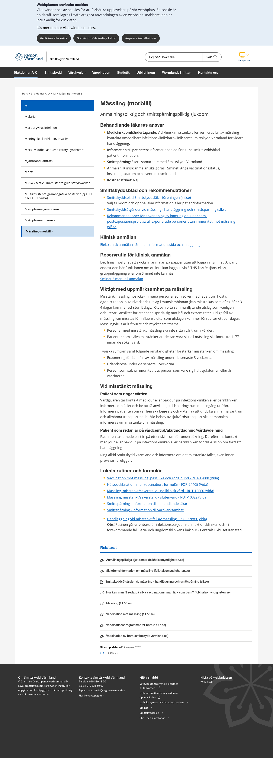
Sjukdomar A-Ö (26, 72)
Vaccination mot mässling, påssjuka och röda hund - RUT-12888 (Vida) (163, 478)
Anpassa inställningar (140, 38)
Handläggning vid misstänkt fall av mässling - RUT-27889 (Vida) (157, 519)
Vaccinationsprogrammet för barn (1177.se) (136, 626)
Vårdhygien (77, 72)
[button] (244, 57)
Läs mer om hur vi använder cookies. (66, 27)
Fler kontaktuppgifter (91, 695)
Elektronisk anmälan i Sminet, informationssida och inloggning (150, 244)
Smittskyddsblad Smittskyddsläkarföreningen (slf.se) (149, 197)
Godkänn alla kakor (53, 38)
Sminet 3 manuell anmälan (121, 279)
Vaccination (101, 72)
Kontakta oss (208, 72)
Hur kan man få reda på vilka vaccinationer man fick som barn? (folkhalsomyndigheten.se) (168, 593)
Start (25, 93)
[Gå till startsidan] (48, 61)
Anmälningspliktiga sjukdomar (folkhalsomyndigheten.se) (145, 561)
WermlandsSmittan (176, 72)
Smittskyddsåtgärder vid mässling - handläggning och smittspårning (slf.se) (167, 209)
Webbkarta (206, 682)
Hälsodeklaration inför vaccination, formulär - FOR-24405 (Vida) (157, 484)
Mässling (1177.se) (124, 604)
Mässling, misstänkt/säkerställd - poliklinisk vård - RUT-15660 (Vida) (160, 491)
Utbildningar (145, 72)
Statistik (123, 72)
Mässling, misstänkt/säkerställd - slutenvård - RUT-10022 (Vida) (157, 497)
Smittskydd (53, 72)
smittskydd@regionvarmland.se (106, 690)
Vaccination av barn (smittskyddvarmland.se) (137, 636)
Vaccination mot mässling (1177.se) (130, 615)
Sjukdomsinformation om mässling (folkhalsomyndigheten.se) (148, 571)
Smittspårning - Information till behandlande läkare (148, 503)
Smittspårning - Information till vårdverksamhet (145, 510)
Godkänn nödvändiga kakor (96, 38)
